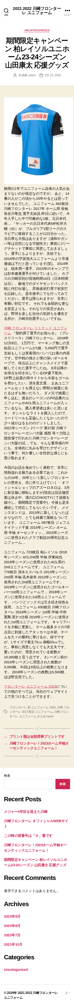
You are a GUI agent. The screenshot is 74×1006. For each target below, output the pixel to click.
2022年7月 (12, 935)
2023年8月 (12, 926)
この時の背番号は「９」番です (28, 836)
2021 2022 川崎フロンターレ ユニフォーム (37, 10)
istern (32, 75)
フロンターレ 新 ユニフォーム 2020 (32, 707)
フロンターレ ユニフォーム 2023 (30, 687)
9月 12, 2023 (53, 75)
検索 (7, 775)
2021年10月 (13, 944)
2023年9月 (12, 916)
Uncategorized (37, 30)
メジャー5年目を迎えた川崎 (25, 812)
